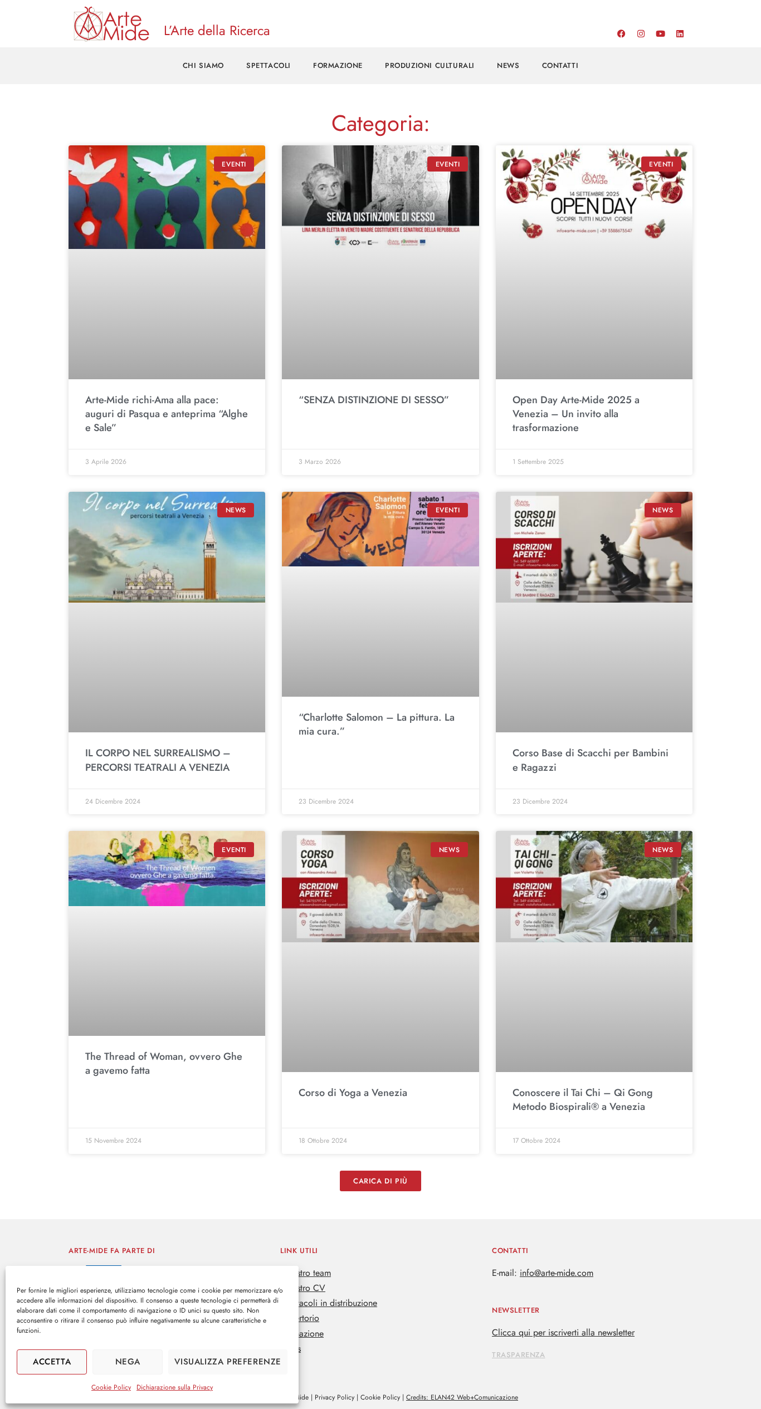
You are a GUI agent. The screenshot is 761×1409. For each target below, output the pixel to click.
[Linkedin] (679, 33)
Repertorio (299, 1318)
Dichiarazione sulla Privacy (174, 1387)
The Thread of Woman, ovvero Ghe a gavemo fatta (163, 1063)
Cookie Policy (111, 1387)
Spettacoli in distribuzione (328, 1303)
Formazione (338, 65)
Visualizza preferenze (227, 1362)
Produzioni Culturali (430, 65)
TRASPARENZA (518, 1354)
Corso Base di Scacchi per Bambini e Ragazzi (591, 760)
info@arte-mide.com (556, 1272)
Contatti (560, 65)
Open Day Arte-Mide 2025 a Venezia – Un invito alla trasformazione (576, 414)
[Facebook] (621, 33)
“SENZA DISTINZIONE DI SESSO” (374, 400)
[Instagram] (640, 33)
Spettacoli (268, 65)
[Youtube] (660, 33)
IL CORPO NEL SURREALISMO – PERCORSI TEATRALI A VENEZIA (158, 760)
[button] (380, 1181)
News (508, 65)
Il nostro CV (302, 1287)
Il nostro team (305, 1272)
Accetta (52, 1362)
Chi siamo (203, 65)
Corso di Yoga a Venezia (353, 1092)
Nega (127, 1362)
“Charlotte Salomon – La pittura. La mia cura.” (377, 724)
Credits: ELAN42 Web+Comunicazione (462, 1397)
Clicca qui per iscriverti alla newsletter (563, 1332)
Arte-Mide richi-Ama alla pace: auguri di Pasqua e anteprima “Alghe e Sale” (166, 414)
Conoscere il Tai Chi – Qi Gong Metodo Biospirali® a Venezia (583, 1099)
